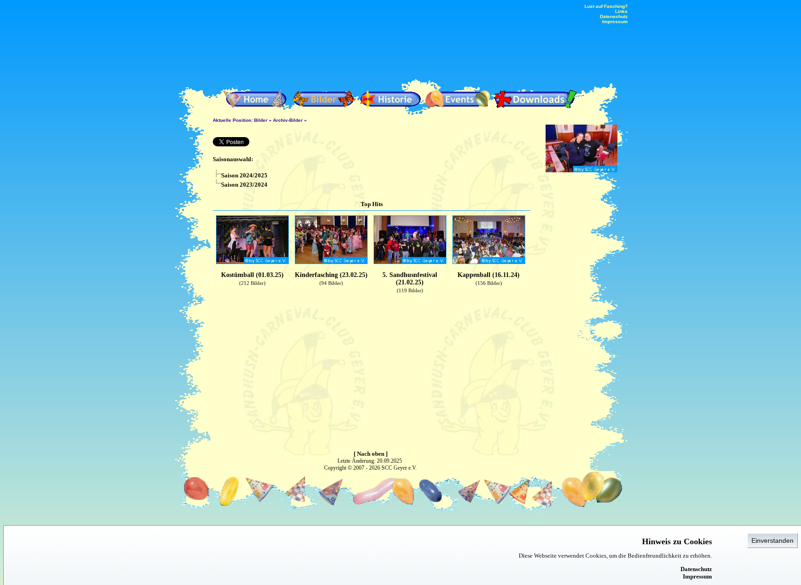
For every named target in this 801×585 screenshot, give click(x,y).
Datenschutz (696, 569)
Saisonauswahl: (233, 159)
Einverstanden (772, 540)
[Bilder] (323, 99)
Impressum (697, 576)
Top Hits (372, 204)
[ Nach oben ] (371, 453)
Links (621, 11)
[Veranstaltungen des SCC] (458, 99)
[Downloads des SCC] (535, 99)
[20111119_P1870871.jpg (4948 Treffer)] (581, 170)
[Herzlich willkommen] (256, 99)
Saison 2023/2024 (244, 184)
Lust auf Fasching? (606, 6)
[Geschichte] (391, 99)
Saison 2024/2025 (244, 175)
